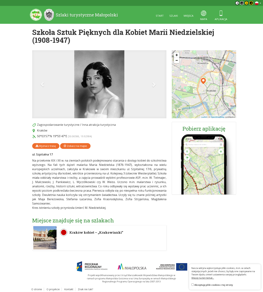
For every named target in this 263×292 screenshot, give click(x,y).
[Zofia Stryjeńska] (99, 84)
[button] (42, 84)
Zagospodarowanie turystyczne (58, 125)
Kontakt (68, 289)
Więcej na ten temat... (202, 277)
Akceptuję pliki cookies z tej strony (213, 284)
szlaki (173, 15)
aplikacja (221, 19)
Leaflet (204, 116)
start (160, 15)
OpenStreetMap (217, 116)
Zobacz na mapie (76, 146)
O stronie (36, 289)
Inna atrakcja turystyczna (99, 125)
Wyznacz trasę (47, 146)
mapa (203, 19)
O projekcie (53, 289)
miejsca (188, 15)
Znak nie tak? (85, 289)
